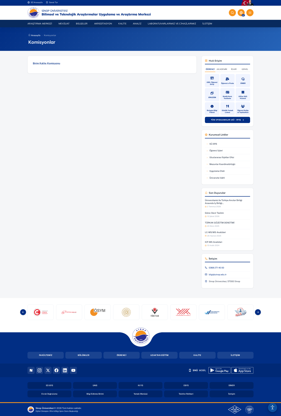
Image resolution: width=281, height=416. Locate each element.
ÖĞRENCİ (122, 355)
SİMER (241, 385)
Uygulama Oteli (216, 172)
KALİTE (197, 355)
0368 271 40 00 (216, 267)
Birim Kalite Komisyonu (46, 63)
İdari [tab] (234, 69)
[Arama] (232, 12)
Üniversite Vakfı (216, 179)
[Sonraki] (258, 312)
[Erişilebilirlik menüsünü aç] (272, 407)
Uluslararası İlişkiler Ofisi (220, 158)
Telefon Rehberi (193, 394)
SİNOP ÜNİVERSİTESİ (54, 10)
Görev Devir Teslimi (214, 213)
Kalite (122, 23)
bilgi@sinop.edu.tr (218, 274)
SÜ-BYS (216, 145)
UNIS (104, 385)
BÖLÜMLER (83, 355)
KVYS (150, 385)
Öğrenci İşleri (216, 151)
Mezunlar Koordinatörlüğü (220, 165)
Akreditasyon (103, 23)
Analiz (137, 23)
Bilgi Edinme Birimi (102, 394)
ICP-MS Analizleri (213, 242)
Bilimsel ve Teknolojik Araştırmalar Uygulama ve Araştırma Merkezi (96, 14)
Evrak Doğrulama (56, 394)
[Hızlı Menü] (250, 12)
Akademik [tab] (222, 69)
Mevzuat (64, 23)
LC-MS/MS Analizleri (215, 232)
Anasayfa (35, 35)
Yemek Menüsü (148, 394)
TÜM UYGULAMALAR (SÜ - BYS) (229, 120)
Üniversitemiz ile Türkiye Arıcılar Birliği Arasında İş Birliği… (223, 201)
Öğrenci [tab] (210, 69)
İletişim (207, 23)
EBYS (196, 385)
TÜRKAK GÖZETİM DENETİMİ (219, 222)
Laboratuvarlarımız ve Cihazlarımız (173, 23)
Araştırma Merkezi (39, 23)
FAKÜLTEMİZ (45, 355)
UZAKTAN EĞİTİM (159, 355)
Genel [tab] (245, 69)
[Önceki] (23, 312)
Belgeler (81, 23)
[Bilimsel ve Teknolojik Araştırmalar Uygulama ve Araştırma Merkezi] (33, 12)
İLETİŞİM (235, 355)
